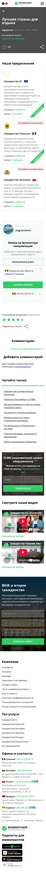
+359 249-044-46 (24, 770)
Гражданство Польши (12, 737)
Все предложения (11, 746)
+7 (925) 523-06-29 (22, 781)
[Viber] (37, 781)
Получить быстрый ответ (13, 38)
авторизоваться (23, 366)
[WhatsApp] (33, 781)
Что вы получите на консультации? (19, 706)
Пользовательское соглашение (17, 702)
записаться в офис (23, 262)
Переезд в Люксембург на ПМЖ (19, 399)
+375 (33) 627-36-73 (25, 796)
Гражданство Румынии (17, 133)
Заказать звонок (23, 284)
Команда (6, 676)
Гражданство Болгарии (17, 179)
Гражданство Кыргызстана (15, 741)
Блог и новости (9, 693)
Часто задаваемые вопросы (16, 689)
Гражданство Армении (13, 732)
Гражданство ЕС (13, 81)
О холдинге (7, 667)
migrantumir (7, 30)
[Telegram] (35, 781)
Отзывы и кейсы (10, 684)
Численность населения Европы (20, 412)
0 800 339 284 (21, 807)
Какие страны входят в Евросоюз (20, 441)
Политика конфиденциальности (18, 697)
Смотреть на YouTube (13, 536)
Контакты (6, 671)
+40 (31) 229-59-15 (25, 293)
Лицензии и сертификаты (14, 680)
